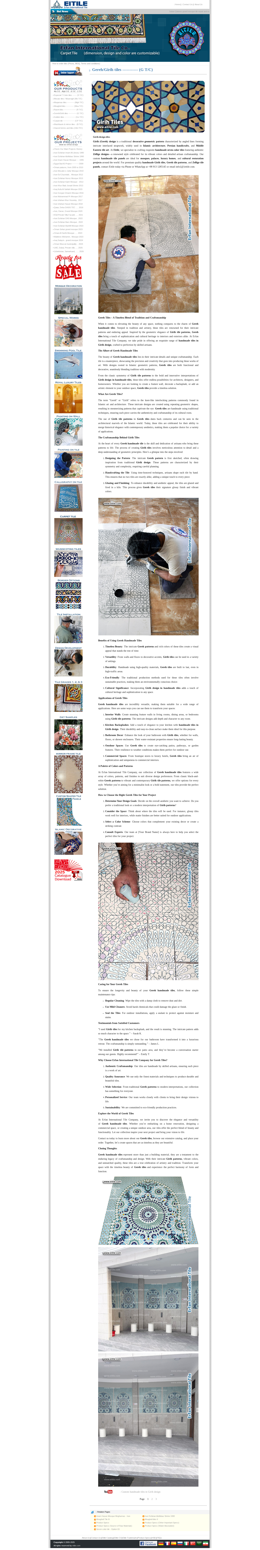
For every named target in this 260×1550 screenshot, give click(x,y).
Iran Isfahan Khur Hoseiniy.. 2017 (68, 200)
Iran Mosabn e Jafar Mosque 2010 (68, 171)
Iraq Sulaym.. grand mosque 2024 (68, 240)
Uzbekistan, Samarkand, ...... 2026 (69, 251)
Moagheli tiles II (151, 1519)
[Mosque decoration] (68, 298)
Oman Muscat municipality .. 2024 (68, 244)
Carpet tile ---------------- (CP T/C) (68, 121)
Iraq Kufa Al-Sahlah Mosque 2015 (68, 189)
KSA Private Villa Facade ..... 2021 (68, 215)
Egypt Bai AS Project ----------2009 (68, 164)
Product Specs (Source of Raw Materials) (114, 1526)
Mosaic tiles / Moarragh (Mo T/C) (68, 99)
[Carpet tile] (68, 528)
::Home (177, 4)
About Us (86, 1538)
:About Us (198, 4)
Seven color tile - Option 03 (108, 1529)
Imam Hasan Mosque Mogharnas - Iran (113, 1516)
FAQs (159, 1538)
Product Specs (102, 1523)
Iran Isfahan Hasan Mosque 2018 (68, 204)
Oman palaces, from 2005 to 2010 (68, 167)
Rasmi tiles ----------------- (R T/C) (68, 110)
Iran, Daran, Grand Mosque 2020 (68, 211)
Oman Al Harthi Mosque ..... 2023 (68, 233)
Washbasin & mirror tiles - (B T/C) (68, 124)
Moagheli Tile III (103, 1519)
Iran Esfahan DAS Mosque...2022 (68, 218)
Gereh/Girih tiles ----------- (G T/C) (68, 113)
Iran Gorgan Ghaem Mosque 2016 (68, 193)
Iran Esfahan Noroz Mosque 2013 (68, 178)
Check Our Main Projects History (68, 149)
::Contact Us (187, 4)
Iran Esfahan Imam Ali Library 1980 (69, 153)
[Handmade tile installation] (68, 626)
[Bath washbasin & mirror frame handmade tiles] (68, 772)
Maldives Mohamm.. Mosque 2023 (68, 237)
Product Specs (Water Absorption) (159, 1526)
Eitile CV (117, 1538)
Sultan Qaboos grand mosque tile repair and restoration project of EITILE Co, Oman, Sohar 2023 (188, 11)
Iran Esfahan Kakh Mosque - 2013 (68, 182)
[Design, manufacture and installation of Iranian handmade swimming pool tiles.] (68, 363)
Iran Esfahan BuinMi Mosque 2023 (68, 226)
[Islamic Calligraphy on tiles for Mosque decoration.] (68, 495)
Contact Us (96, 1538)
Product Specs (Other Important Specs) (161, 1523)
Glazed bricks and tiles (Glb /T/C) (68, 128)
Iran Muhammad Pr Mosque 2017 (68, 196)
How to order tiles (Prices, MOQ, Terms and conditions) (76, 63)
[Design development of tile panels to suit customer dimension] (68, 660)
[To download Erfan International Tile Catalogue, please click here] (68, 869)
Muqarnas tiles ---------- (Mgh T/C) (68, 102)
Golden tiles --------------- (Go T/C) (68, 117)
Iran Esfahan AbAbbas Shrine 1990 (69, 156)
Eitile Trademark (130, 1538)
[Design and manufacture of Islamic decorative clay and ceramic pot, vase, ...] (68, 840)
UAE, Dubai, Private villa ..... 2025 (68, 248)
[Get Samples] (68, 731)
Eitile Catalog (107, 1538)
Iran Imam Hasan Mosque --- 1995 (69, 160)
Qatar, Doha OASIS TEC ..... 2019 (68, 207)
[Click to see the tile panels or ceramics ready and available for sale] (68, 267)
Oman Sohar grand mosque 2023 (68, 229)
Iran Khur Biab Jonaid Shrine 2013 (68, 185)
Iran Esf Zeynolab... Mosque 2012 (68, 175)
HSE (154, 1538)
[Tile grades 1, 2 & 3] (68, 694)
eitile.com (76, 1546)
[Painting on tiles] (68, 462)
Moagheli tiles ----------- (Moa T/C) (68, 106)
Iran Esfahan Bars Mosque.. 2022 (68, 222)
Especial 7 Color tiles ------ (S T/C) (68, 95)
